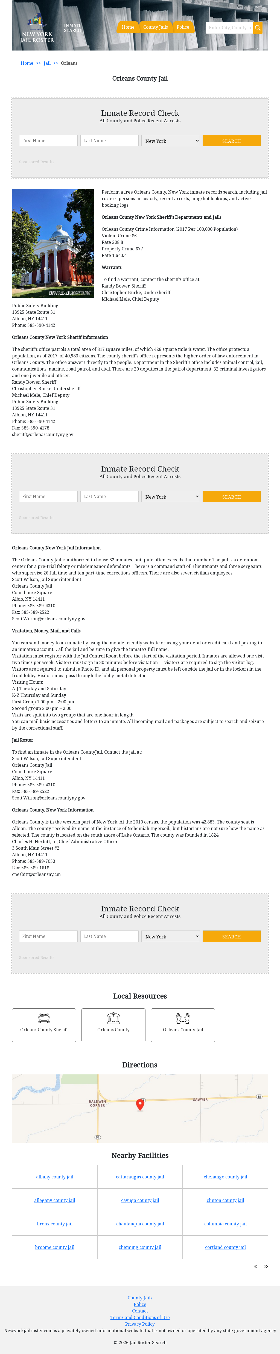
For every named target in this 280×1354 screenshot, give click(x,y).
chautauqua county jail (140, 1224)
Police (183, 27)
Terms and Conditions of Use (140, 1317)
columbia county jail (225, 1224)
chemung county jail (140, 1247)
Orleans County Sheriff (44, 1030)
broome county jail (54, 1247)
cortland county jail (225, 1247)
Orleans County (113, 1030)
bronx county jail (54, 1224)
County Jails (155, 27)
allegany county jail (54, 1200)
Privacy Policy (140, 1324)
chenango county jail (225, 1177)
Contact (140, 1311)
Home (128, 27)
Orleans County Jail (183, 1030)
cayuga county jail (140, 1200)
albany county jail (54, 1177)
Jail (47, 63)
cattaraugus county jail (140, 1177)
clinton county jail (225, 1200)
